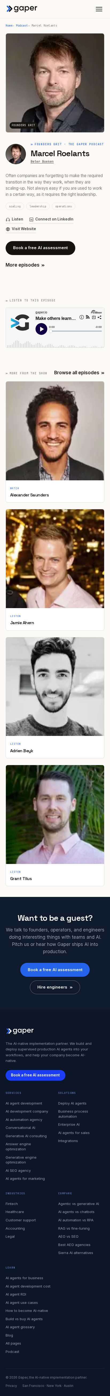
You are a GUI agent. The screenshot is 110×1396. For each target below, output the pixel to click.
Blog (9, 1335)
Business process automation (73, 1113)
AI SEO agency (18, 1170)
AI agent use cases (22, 1302)
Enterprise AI (69, 1124)
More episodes (25, 265)
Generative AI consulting (26, 1136)
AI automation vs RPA (75, 1220)
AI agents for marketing (25, 1178)
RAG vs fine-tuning (74, 1228)
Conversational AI (20, 1127)
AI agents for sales (74, 1133)
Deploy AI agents (72, 1103)
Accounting (15, 1228)
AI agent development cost (28, 1286)
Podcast (22, 25)
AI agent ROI (16, 1294)
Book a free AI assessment (40, 247)
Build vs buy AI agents (24, 1319)
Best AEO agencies (74, 1244)
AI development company (27, 1111)
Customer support (21, 1220)
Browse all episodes (79, 373)
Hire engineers (54, 987)
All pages (13, 1343)
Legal (10, 1236)
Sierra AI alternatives (75, 1253)
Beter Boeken (42, 161)
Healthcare (15, 1212)
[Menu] (99, 9)
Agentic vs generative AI (78, 1204)
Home (9, 25)
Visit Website (24, 229)
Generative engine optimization (21, 1160)
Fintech (12, 1204)
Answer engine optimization (18, 1146)
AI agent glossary (20, 1327)
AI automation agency (24, 1119)
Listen (17, 219)
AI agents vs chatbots (76, 1212)
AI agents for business (24, 1278)
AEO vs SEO (68, 1236)
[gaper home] (22, 9)
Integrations (68, 1141)
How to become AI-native (27, 1310)
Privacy (11, 1386)
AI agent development (24, 1103)
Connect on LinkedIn (54, 219)
